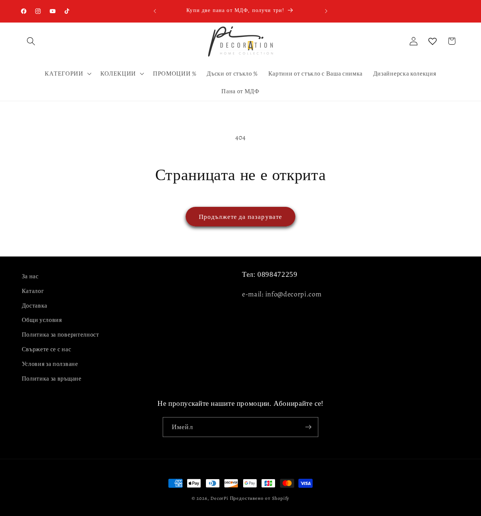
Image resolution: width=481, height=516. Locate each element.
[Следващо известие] (326, 11)
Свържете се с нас (46, 349)
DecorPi (219, 498)
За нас (30, 276)
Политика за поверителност (60, 335)
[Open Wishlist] (432, 41)
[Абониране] (308, 427)
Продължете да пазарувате (241, 216)
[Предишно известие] (155, 11)
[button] (31, 41)
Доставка (35, 306)
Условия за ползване (50, 364)
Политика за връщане (52, 379)
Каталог (33, 291)
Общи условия (42, 320)
